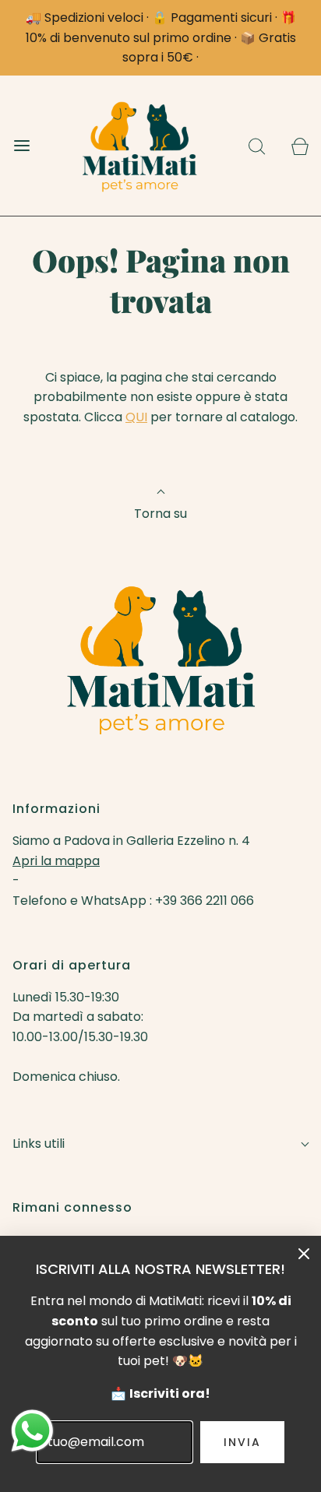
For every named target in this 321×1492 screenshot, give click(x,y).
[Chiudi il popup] (304, 1253)
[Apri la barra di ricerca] (256, 145)
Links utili (38, 1143)
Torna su (160, 514)
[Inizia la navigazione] (21, 145)
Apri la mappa (56, 861)
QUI (136, 417)
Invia (242, 1442)
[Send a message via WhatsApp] (32, 1430)
